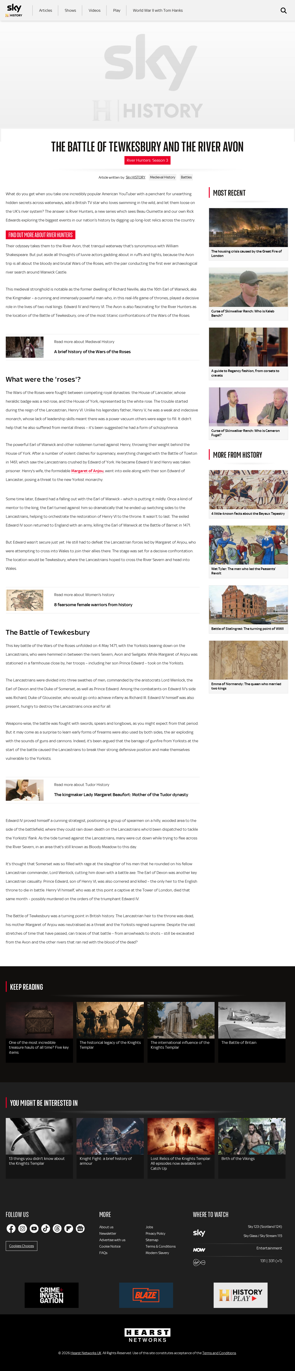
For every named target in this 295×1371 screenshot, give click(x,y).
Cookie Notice (110, 1246)
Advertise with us (112, 1240)
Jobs (149, 1227)
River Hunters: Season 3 (147, 160)
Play (116, 10)
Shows (70, 10)
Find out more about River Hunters (41, 234)
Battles (186, 177)
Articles (45, 10)
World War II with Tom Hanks (158, 10)
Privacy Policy (155, 1233)
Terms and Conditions (219, 1353)
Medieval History (162, 177)
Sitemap (152, 1240)
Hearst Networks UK (86, 1353)
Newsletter (107, 1233)
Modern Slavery (157, 1253)
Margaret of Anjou (87, 471)
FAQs (103, 1253)
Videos (94, 10)
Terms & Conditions (161, 1246)
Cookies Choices (21, 1246)
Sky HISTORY (135, 177)
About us (106, 1227)
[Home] (14, 10)
